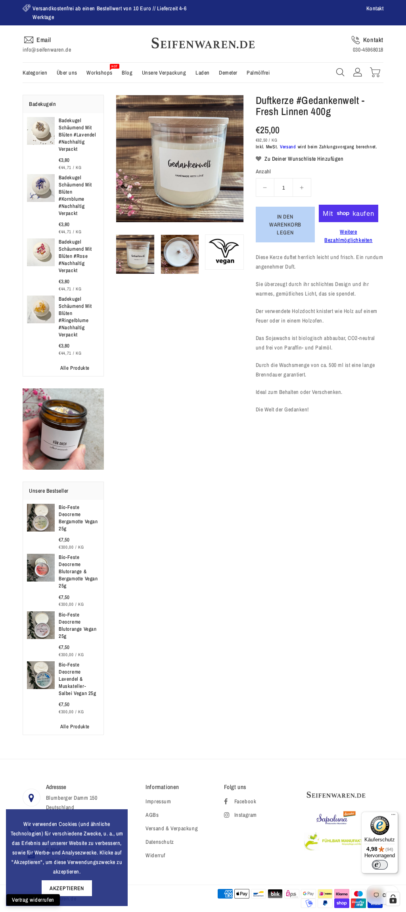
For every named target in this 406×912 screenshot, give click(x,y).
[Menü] (393, 816)
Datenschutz (160, 841)
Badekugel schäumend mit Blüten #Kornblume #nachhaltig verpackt (75, 195)
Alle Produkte (75, 368)
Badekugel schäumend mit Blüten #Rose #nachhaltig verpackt (75, 256)
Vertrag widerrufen (33, 899)
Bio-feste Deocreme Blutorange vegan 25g (78, 625)
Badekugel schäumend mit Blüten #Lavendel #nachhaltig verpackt (77, 134)
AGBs (152, 814)
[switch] (380, 865)
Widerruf (155, 855)
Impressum (158, 801)
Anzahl (263, 171)
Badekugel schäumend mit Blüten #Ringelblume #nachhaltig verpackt (75, 317)
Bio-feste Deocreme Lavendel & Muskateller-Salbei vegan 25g (77, 679)
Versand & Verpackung (172, 828)
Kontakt (375, 8)
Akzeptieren (67, 888)
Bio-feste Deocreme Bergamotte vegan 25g (78, 518)
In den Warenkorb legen (285, 224)
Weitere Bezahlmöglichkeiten (348, 236)
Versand (288, 147)
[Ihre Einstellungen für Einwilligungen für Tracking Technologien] (393, 899)
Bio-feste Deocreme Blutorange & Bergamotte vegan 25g (78, 571)
